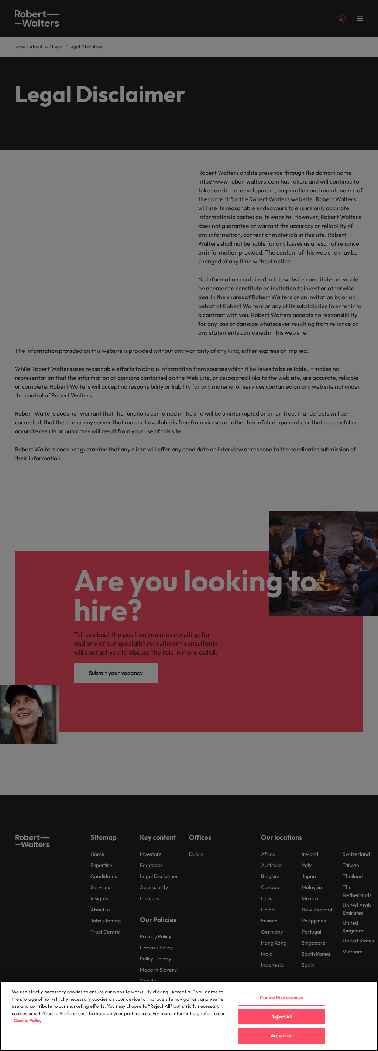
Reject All (281, 1017)
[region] (189, 1016)
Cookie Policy (28, 1020)
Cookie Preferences (281, 997)
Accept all (281, 1035)
